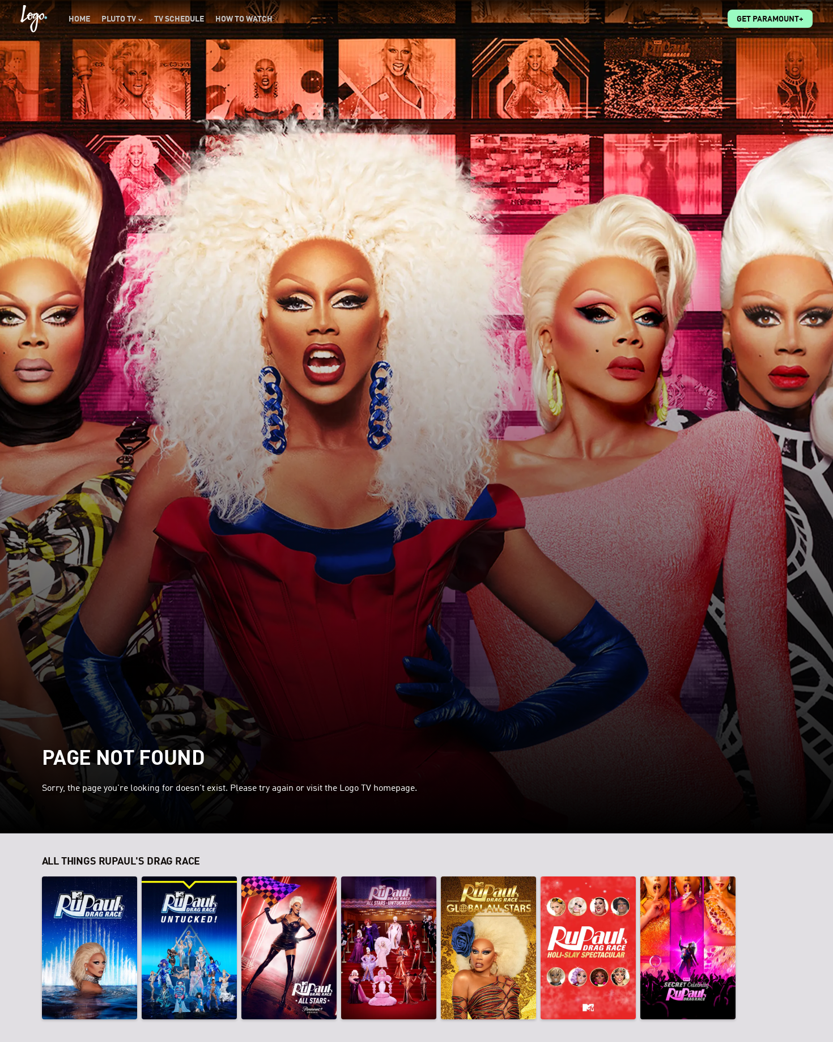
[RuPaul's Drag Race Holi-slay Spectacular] (588, 947)
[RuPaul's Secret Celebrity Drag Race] (688, 947)
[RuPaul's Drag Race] (89, 947)
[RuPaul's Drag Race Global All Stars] (488, 947)
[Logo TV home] (33, 18)
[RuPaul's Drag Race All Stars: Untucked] (388, 947)
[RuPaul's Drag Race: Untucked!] (189, 947)
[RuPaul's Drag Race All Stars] (289, 947)
